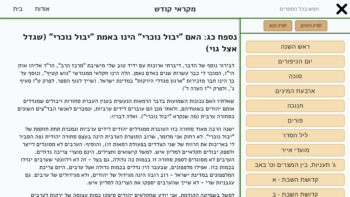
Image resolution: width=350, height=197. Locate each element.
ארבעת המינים (295, 91)
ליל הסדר (295, 135)
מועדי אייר (295, 150)
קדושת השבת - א (295, 179)
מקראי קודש (175, 9)
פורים (295, 120)
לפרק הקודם (311, 25)
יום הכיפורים (295, 61)
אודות (42, 8)
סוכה (295, 76)
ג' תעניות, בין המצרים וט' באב (295, 164)
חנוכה (295, 105)
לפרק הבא (278, 25)
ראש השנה (295, 46)
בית (17, 8)
